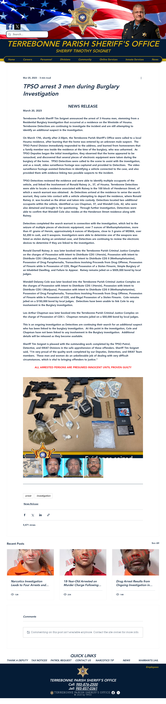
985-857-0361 (86, 688)
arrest (28, 495)
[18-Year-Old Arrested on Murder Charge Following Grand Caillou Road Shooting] (83, 562)
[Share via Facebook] (24, 514)
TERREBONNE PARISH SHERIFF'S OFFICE (83, 43)
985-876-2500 (87, 684)
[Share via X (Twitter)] (32, 514)
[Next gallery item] (139, 418)
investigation (43, 495)
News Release (31, 503)
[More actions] (141, 78)
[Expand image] (83, 417)
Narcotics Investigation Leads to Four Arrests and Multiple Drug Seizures (28, 583)
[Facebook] (9, 26)
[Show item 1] (32, 468)
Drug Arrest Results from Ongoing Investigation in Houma (133, 583)
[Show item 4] (93, 468)
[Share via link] (48, 514)
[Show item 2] (53, 468)
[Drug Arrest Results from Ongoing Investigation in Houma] (135, 562)
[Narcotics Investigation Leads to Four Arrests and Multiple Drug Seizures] (30, 562)
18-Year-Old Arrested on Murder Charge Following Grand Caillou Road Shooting (81, 583)
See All (155, 543)
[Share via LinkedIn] (40, 514)
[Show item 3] (73, 468)
